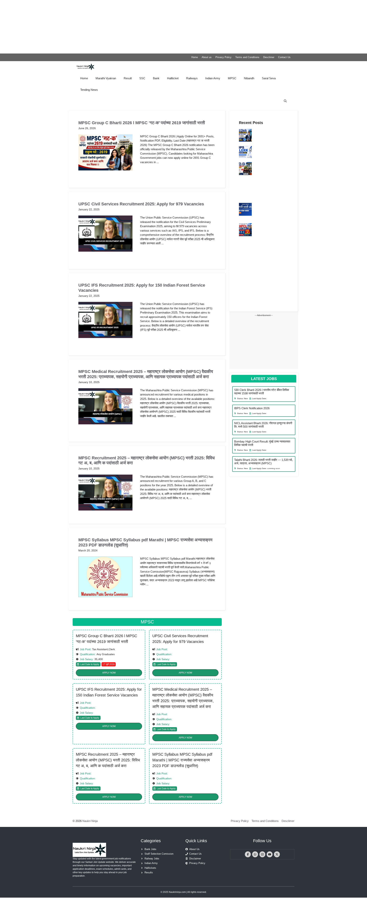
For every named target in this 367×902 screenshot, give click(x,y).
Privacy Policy (223, 57)
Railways (192, 78)
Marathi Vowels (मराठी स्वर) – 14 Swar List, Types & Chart (254, 278)
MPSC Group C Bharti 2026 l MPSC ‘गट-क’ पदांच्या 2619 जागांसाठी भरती (141, 122)
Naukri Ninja (90, 821)
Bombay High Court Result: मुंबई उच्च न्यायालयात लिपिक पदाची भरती (254, 190)
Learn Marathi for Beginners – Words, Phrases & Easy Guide (256, 245)
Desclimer (268, 57)
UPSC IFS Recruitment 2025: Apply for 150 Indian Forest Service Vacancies (109, 692)
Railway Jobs (152, 858)
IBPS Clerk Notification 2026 (266, 149)
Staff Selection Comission (159, 853)
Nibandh (249, 78)
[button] (285, 101)
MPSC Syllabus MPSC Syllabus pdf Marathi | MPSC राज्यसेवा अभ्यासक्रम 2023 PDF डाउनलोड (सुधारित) (182, 760)
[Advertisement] (114, 26)
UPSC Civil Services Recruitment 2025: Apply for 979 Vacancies (141, 204)
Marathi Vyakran (106, 78)
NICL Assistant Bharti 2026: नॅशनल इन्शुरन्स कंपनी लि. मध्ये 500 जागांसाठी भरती (270, 169)
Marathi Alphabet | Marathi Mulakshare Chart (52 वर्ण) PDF (254, 295)
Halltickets (150, 867)
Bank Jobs (150, 849)
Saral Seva (269, 78)
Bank (156, 78)
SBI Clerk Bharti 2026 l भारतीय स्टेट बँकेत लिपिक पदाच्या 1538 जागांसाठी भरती (271, 134)
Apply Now (109, 672)
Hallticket (173, 78)
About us (207, 57)
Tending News (89, 89)
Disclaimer (195, 858)
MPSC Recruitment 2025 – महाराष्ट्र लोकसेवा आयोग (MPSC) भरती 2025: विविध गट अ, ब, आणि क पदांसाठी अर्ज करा (108, 760)
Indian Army (212, 78)
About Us (194, 849)
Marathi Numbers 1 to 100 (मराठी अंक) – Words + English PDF (256, 262)
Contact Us (284, 57)
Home (194, 57)
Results (149, 872)
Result (128, 78)
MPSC (232, 78)
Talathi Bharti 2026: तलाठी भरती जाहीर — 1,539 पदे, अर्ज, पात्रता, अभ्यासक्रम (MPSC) (268, 210)
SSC (142, 78)
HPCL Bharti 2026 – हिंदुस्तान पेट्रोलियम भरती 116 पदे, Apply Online (269, 229)
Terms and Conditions (247, 57)
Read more (151, 173)
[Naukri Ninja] (85, 67)
